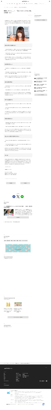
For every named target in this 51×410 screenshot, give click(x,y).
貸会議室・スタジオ (31, 402)
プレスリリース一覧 (18, 375)
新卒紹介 (28, 399)
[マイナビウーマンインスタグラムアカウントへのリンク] (40, 381)
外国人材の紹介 (24, 401)
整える (12, 3)
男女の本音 (8, 240)
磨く (14, 3)
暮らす (20, 3)
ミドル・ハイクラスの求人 (39, 391)
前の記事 (11, 183)
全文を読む (18, 217)
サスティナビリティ (24, 404)
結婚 (11, 240)
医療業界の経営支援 (20, 401)
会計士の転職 (39, 399)
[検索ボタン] (49, 1)
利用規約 (24, 374)
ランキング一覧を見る (41, 94)
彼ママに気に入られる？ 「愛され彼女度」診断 (12, 221)
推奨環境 (17, 379)
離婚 (17, 240)
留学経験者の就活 (19, 391)
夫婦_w (15, 240)
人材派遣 (16, 399)
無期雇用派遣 (42, 400)
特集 (26, 3)
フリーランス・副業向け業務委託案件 (36, 392)
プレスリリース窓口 (18, 374)
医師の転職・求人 (35, 400)
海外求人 (35, 391)
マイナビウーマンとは (25, 373)
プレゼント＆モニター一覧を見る (18, 317)
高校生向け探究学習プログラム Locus (23, 394)
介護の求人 (16, 401)
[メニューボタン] (1, 1)
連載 (24, 3)
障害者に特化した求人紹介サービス (28, 392)
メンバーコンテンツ (30, 3)
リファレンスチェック (40, 402)
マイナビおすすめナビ (6, 385)
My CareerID (30, 397)
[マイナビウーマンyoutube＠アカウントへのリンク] (46, 381)
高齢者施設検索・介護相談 (31, 398)
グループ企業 (29, 404)
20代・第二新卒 (24, 399)
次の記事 (25, 183)
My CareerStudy (27, 397)
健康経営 (27, 402)
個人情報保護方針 (32, 404)
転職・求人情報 (31, 391)
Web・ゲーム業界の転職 (19, 399)
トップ (7, 3)
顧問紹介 (20, 400)
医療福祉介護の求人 (17, 393)
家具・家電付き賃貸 (17, 398)
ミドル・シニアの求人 (22, 392)
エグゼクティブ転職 (36, 399)
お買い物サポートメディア (40, 397)
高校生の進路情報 (16, 394)
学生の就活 (16, 391)
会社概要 (18, 404)
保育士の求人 (38, 400)
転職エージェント (31, 399)
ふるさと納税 (23, 397)
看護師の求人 (26, 400)
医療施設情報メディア (35, 397)
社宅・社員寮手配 (35, 402)
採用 (26, 404)
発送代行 (25, 402)
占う (22, 3)
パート (18, 392)
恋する (17, 3)
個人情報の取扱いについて (26, 375)
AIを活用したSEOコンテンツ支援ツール (24, 398)
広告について (17, 373)
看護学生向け (23, 391)
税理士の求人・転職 (17, 400)
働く (9, 3)
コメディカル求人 (30, 400)
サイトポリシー (18, 378)
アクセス (21, 404)
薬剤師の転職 (23, 400)
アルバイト (16, 392)
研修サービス (16, 402)
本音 (5, 240)
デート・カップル (11, 7)
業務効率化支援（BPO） (20, 402)
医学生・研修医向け (27, 391)
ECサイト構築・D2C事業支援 (18, 397)
